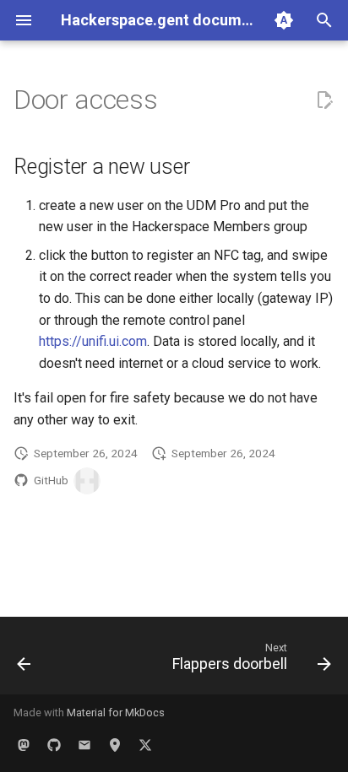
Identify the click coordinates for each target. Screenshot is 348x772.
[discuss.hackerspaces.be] (84, 745)
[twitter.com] (145, 745)
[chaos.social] (23, 745)
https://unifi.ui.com (93, 341)
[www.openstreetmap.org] (114, 745)
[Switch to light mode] (284, 20)
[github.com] (54, 745)
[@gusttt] (87, 480)
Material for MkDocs (116, 712)
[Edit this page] (324, 100)
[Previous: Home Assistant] (24, 660)
